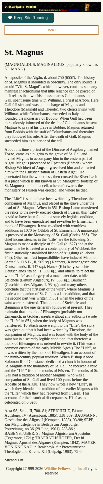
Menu (52, 30)
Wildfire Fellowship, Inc (63, 468)
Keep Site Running (31, 18)
